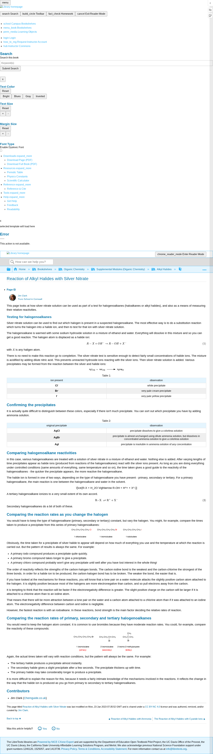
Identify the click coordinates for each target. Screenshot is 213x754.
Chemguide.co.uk (35, 698)
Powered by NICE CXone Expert (55, 742)
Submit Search (10, 68)
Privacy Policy (69, 749)
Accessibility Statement (114, 749)
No (58, 728)
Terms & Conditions (89, 749)
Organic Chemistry (74, 269)
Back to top (12, 718)
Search (12, 262)
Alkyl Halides (164, 269)
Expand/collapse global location (204, 268)
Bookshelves (45, 269)
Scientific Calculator (18, 180)
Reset (5, 91)
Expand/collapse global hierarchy (10, 269)
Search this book (9, 57)
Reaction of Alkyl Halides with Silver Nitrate (44, 706)
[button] (12, 205)
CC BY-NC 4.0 (152, 706)
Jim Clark (22, 296)
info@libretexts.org (176, 749)
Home (22, 269)
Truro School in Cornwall (30, 299)
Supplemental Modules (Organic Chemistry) (120, 269)
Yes (45, 728)
